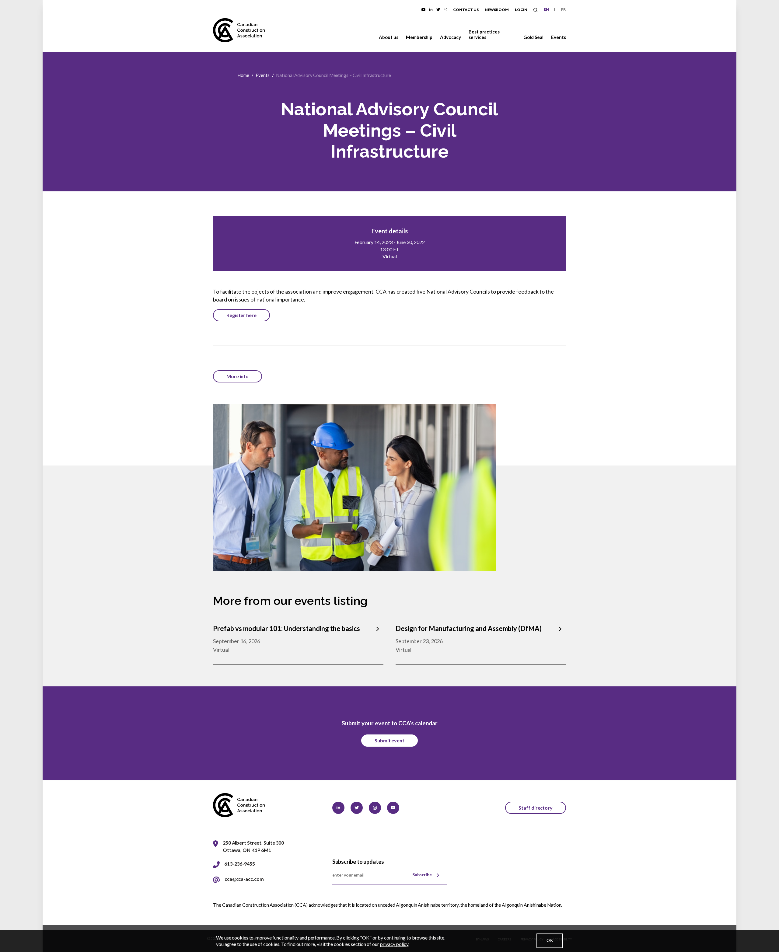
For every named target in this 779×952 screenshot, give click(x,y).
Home (243, 75)
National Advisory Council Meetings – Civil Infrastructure (333, 75)
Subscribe (422, 874)
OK (550, 940)
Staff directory (536, 808)
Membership (419, 37)
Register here (241, 315)
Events (558, 37)
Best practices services (484, 34)
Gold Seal (533, 37)
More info (237, 376)
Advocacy (450, 37)
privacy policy (394, 944)
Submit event (389, 740)
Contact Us (466, 9)
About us (388, 37)
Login (521, 9)
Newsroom (497, 9)
